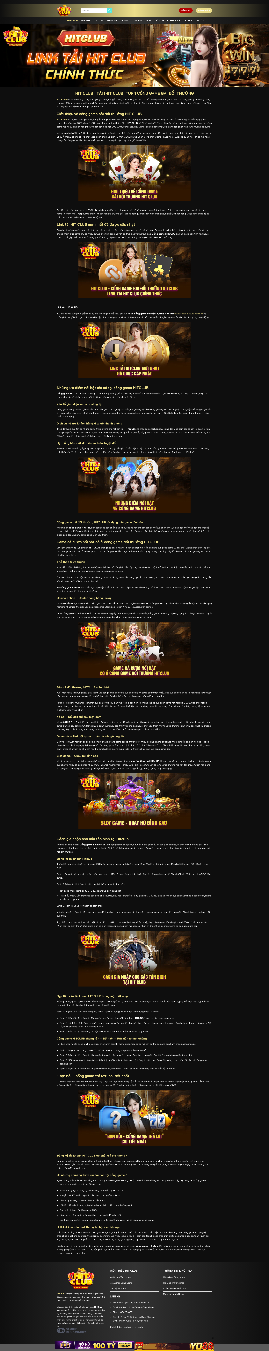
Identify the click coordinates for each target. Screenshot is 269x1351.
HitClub (60, 1293)
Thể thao (98, 20)
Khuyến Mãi (174, 20)
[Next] (260, 55)
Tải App (188, 20)
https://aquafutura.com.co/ (188, 313)
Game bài (112, 20)
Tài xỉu (149, 20)
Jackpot (126, 20)
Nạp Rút (85, 20)
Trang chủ (71, 20)
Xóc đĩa (160, 20)
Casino (138, 20)
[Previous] (8, 55)
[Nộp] (109, 10)
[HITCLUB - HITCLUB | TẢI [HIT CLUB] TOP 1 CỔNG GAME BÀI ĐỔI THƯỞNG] (67, 10)
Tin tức (199, 20)
